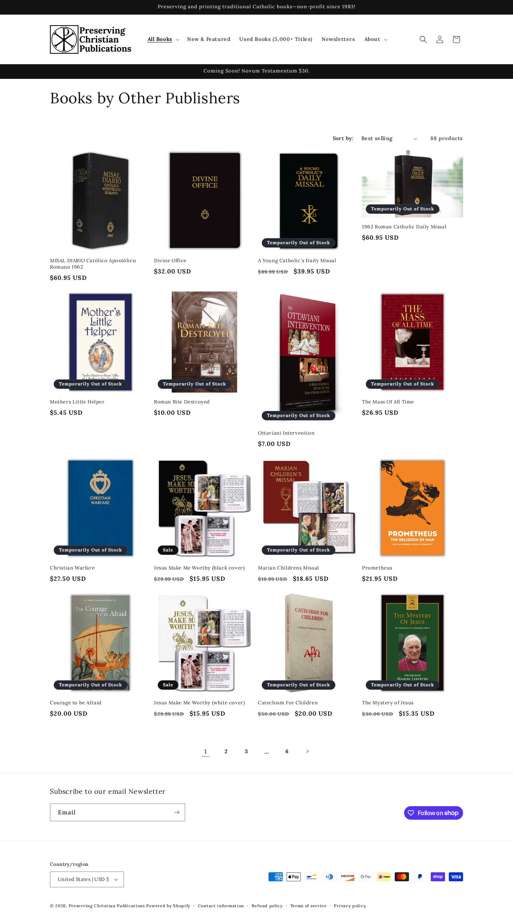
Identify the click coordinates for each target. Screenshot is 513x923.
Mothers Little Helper (77, 402)
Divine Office (170, 261)
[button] (163, 39)
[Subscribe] (176, 812)
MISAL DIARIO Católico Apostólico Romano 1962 (93, 264)
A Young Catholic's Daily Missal (297, 261)
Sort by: (343, 138)
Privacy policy (350, 905)
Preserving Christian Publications (107, 905)
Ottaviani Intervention (286, 433)
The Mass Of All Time (388, 402)
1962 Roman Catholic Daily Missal (404, 227)
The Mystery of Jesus (388, 703)
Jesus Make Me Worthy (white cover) (199, 703)
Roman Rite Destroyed (182, 402)
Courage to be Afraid (76, 703)
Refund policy (267, 905)
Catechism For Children (288, 703)
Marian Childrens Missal (288, 568)
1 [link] (205, 751)
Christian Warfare (72, 568)
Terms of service (308, 905)
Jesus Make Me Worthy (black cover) (199, 568)
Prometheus (377, 568)
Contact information (221, 905)
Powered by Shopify (168, 905)
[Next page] (307, 751)
